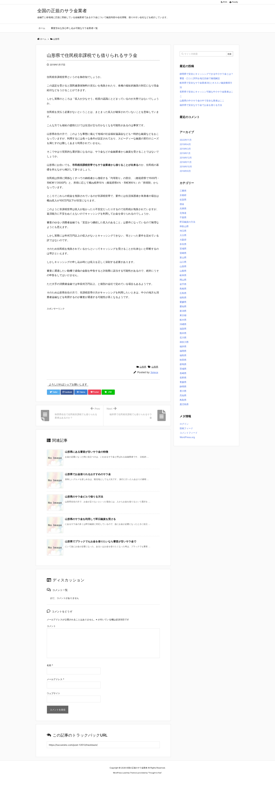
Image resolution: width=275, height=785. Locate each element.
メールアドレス (55, 679)
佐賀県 (183, 199)
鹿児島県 (184, 404)
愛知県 (183, 306)
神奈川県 (184, 342)
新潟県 (183, 310)
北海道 (183, 213)
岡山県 (183, 279)
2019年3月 (185, 148)
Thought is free (155, 773)
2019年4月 (185, 144)
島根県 (183, 288)
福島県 (183, 355)
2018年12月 (186, 157)
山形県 (143, 366)
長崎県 (183, 373)
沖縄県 (183, 324)
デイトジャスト (171, 779)
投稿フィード (186, 428)
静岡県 (183, 386)
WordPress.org (187, 437)
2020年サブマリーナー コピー (126, 779)
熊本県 (183, 333)
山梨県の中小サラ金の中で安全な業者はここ (202, 100)
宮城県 (183, 248)
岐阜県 (183, 275)
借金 (182, 204)
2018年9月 (185, 171)
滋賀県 (183, 328)
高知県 (183, 395)
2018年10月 (186, 166)
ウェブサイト (53, 693)
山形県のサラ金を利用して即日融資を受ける (90, 519)
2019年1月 (185, 153)
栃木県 (183, 319)
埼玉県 (183, 230)
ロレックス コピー (105, 779)
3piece (154, 372)
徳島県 (183, 297)
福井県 (183, 346)
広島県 (183, 293)
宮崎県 (183, 253)
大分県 (183, 235)
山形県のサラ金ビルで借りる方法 (84, 496)
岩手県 (183, 284)
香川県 (183, 391)
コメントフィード (188, 432)
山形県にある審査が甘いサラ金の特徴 (86, 451)
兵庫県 (183, 208)
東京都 (183, 315)
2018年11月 (186, 162)
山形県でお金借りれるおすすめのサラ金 (88, 474)
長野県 (183, 377)
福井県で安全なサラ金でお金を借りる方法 (201, 105)
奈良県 (183, 244)
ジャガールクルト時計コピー (152, 779)
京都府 (183, 195)
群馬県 (183, 364)
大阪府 (183, 239)
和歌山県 (184, 226)
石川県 (183, 337)
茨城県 (183, 368)
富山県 (183, 257)
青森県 (183, 382)
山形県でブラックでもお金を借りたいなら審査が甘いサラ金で (100, 541)
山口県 (183, 262)
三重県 (183, 190)
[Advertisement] (103, 334)
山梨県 (183, 270)
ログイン (184, 423)
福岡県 (183, 351)
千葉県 (183, 217)
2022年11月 (186, 139)
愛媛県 (183, 302)
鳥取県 (183, 399)
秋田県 (183, 359)
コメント (51, 626)
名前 (50, 665)
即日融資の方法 (187, 221)
